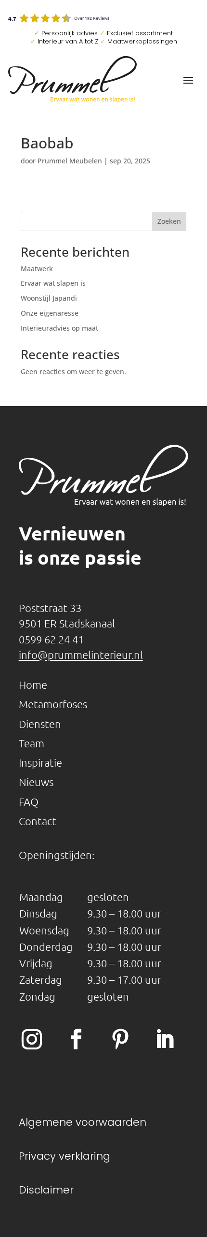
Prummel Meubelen (70, 160)
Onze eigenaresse (49, 313)
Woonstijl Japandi (49, 298)
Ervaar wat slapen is (53, 283)
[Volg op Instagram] (32, 1039)
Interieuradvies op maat (59, 328)
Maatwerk (37, 268)
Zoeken (169, 221)
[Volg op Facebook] (76, 1039)
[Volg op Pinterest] (120, 1039)
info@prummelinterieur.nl (81, 654)
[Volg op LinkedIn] (164, 1039)
